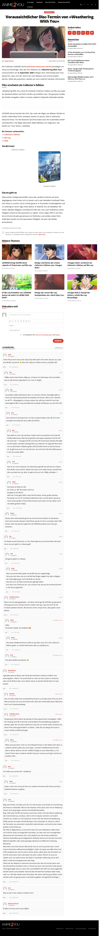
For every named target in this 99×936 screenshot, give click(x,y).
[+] (29, 321)
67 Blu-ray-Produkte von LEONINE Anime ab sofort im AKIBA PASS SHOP (16, 295)
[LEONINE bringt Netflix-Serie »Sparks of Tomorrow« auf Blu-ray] (17, 252)
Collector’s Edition (12, 134)
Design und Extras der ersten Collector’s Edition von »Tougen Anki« (48, 265)
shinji (61, 638)
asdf (61, 372)
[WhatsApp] (79, 33)
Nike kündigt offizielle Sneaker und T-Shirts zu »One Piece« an (81, 78)
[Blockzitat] (26, 321)
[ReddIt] (87, 33)
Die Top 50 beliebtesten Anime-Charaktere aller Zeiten (79, 61)
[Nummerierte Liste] (21, 321)
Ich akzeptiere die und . (41, 335)
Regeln (57, 335)
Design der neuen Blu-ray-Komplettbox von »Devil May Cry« (49, 293)
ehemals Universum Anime (39, 66)
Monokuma (59, 694)
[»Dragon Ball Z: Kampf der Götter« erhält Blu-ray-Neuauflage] (82, 282)
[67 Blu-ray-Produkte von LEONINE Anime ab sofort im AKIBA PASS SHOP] (17, 282)
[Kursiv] (13, 321)
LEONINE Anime (49, 12)
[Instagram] (91, 4)
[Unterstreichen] (15, 321)
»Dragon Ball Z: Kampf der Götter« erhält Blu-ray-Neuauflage (78, 295)
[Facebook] (84, 4)
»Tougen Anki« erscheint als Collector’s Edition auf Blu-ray (80, 264)
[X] (74, 33)
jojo (61, 413)
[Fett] (10, 321)
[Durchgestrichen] (18, 321)
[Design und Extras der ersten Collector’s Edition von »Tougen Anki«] (49, 252)
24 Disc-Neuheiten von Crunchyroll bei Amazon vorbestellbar (81, 53)
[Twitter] (87, 4)
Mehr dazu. (42, 234)
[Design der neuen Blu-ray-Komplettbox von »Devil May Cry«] (49, 282)
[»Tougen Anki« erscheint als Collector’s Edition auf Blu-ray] (82, 252)
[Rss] (95, 4)
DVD (6, 141)
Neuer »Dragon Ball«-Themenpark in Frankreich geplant (81, 70)
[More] (92, 33)
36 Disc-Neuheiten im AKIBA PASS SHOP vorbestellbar (82, 45)
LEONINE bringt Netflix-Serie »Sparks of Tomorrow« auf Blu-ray (17, 264)
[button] (81, 4)
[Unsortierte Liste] (23, 321)
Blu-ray (7, 138)
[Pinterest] (83, 33)
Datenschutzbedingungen (43, 335)
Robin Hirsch (9, 61)
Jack (61, 781)
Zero (61, 390)
